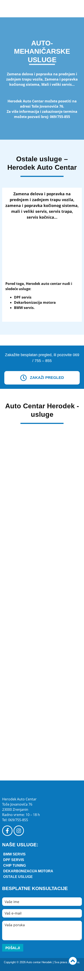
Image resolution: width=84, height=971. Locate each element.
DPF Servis (13, 860)
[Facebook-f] (7, 831)
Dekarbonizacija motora (28, 871)
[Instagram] (19, 831)
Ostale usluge (18, 877)
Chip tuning (14, 865)
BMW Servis (14, 854)
